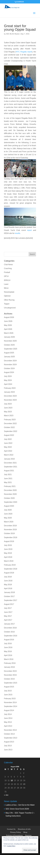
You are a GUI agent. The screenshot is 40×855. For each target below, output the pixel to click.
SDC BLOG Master (12, 34)
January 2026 (9, 337)
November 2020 (10, 494)
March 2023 (8, 416)
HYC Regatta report (24, 52)
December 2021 (10, 463)
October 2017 (9, 596)
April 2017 (8, 620)
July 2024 (8, 376)
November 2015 (10, 675)
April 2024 (8, 384)
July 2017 (8, 608)
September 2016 (10, 636)
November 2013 (10, 730)
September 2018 (10, 569)
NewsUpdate (9, 292)
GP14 (6, 276)
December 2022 (10, 423)
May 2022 (8, 447)
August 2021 (9, 471)
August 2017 (9, 604)
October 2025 (9, 345)
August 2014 (9, 710)
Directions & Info (24, 829)
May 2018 (8, 585)
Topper (6, 304)
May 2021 (8, 482)
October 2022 (9, 427)
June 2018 (8, 581)
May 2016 (8, 651)
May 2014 (8, 722)
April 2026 (8, 329)
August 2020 (9, 506)
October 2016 (9, 632)
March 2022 (8, 455)
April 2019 (8, 557)
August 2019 (9, 541)
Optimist (7, 296)
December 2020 (10, 490)
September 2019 (10, 537)
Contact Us (11, 829)
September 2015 (10, 683)
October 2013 (9, 734)
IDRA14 (7, 280)
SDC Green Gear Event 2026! (17, 809)
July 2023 (8, 404)
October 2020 (9, 498)
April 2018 (8, 588)
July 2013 (8, 746)
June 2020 (8, 514)
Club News (8, 264)
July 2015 (8, 691)
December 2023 (10, 396)
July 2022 (8, 439)
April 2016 (8, 655)
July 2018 (8, 577)
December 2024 (10, 361)
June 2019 (8, 549)
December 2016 (10, 628)
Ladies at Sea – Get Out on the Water (20, 805)
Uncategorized (10, 308)
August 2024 (9, 372)
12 (12, 780)
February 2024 (10, 388)
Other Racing (9, 300)
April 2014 (8, 726)
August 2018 (9, 573)
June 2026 (8, 321)
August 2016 (9, 640)
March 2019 (8, 561)
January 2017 (9, 624)
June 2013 (8, 750)
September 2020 (10, 502)
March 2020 (8, 522)
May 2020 (8, 518)
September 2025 (10, 349)
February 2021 (10, 486)
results (17, 233)
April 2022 (8, 451)
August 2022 (9, 435)
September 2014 (10, 706)
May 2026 (8, 325)
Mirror (6, 288)
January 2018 (9, 592)
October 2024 (9, 368)
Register (28, 835)
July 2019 (8, 545)
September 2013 (10, 738)
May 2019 (8, 553)
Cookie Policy (11, 846)
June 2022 (8, 443)
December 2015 (10, 671)
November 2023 (10, 400)
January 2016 (9, 667)
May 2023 (8, 412)
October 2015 (9, 679)
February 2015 (10, 698)
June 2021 (8, 478)
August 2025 (9, 353)
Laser (6, 284)
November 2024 (10, 364)
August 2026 (9, 317)
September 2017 (10, 600)
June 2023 (8, 408)
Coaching (8, 268)
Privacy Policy (15, 832)
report (29, 230)
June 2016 (8, 647)
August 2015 (9, 687)
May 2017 (8, 616)
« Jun (6, 795)
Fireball (7, 272)
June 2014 (8, 718)
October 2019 (9, 533)
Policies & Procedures (14, 835)
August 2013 (9, 742)
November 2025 (10, 341)
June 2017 (8, 612)
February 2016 (10, 663)
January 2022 (9, 459)
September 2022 (10, 431)
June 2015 (8, 695)
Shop (25, 832)
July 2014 (8, 714)
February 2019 (10, 565)
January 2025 (9, 357)
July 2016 (8, 643)
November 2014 (10, 702)
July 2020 (8, 510)
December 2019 (10, 526)
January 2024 (9, 392)
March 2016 (8, 659)
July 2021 (8, 474)
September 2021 (10, 467)
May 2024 (8, 380)
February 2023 (10, 420)
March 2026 (8, 333)
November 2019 (10, 529)
